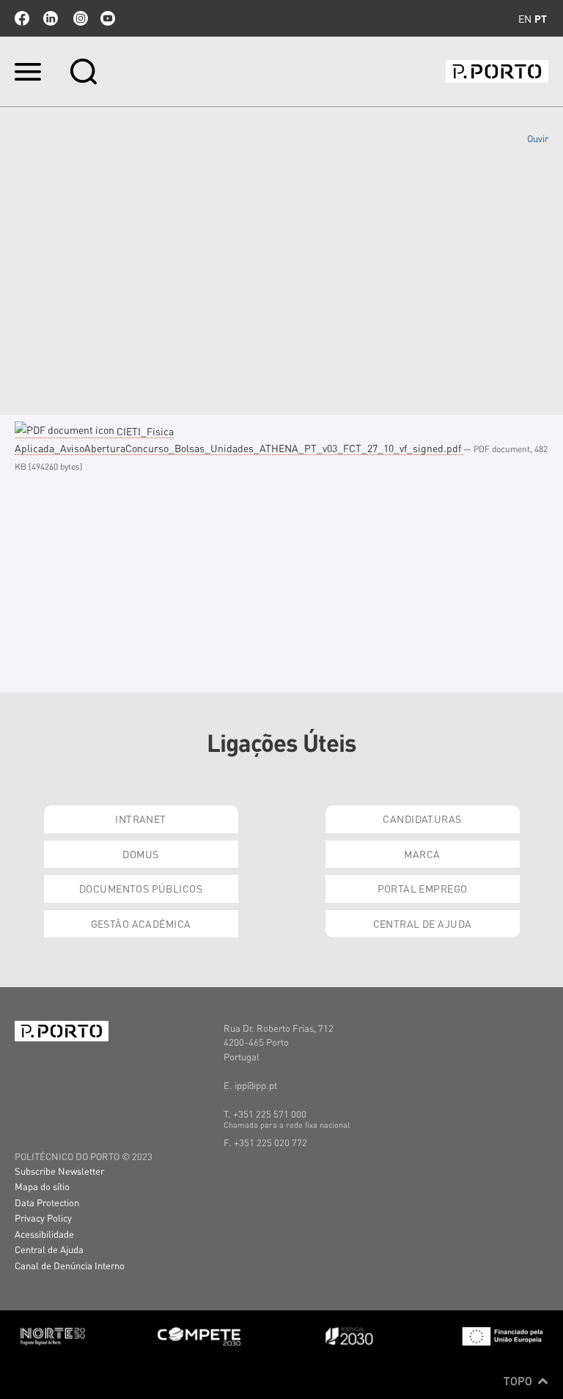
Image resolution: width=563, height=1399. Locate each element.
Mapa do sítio (42, 1186)
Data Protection (47, 1202)
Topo (519, 1380)
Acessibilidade (44, 1234)
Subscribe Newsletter (59, 1170)
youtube (107, 18)
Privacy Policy (43, 1217)
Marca (422, 853)
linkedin (50, 18)
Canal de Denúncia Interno (70, 1265)
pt (540, 18)
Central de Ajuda (422, 923)
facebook (22, 18)
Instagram (79, 18)
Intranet (140, 818)
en (524, 18)
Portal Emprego (423, 888)
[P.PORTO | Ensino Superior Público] (497, 71)
